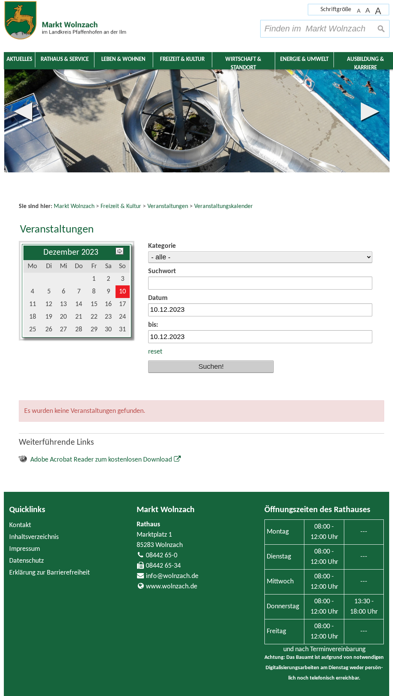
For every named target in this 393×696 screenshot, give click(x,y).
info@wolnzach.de (172, 576)
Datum (158, 298)
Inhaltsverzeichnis (34, 537)
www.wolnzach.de (171, 586)
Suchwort (162, 271)
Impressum (24, 549)
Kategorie (162, 246)
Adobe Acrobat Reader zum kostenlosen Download (101, 459)
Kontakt (20, 525)
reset (155, 351)
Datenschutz (26, 561)
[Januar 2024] (120, 253)
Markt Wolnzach (166, 510)
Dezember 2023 (70, 253)
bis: (153, 325)
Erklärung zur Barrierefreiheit (49, 572)
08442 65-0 (161, 555)
